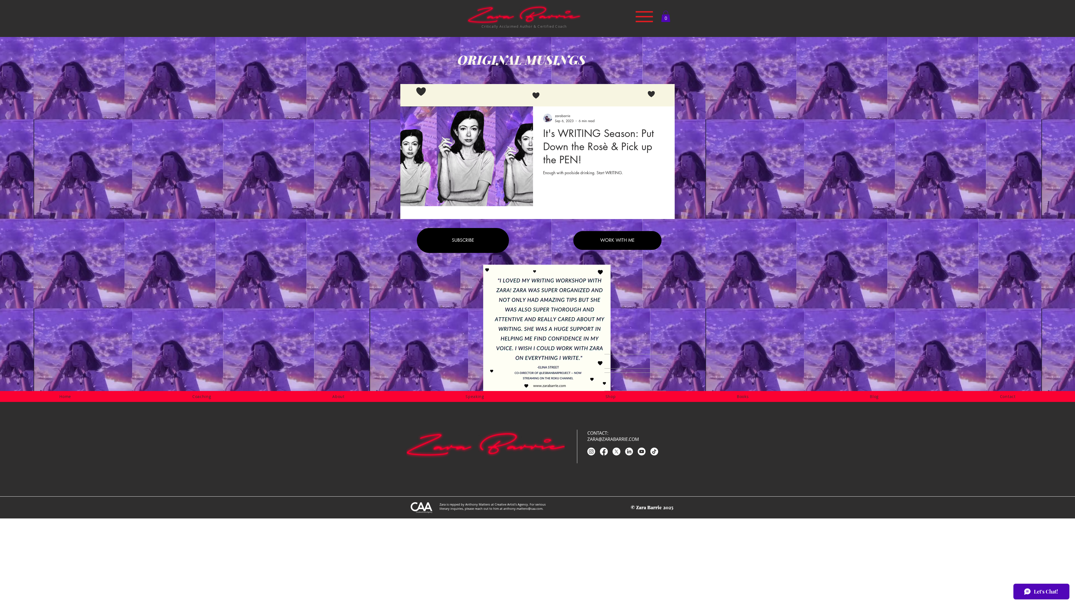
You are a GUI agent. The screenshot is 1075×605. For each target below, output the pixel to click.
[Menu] (644, 16)
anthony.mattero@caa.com (523, 508)
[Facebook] (604, 451)
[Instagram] (591, 451)
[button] (665, 16)
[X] (616, 451)
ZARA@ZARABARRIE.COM (613, 439)
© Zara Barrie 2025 (652, 507)
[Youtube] (642, 451)
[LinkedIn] (629, 451)
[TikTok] (654, 451)
